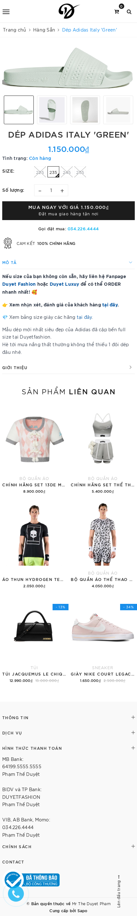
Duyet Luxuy (64, 284)
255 (80, 172)
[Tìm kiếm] (129, 11)
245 (67, 172)
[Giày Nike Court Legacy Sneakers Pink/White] (102, 639)
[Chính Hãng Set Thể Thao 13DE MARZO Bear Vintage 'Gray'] (102, 450)
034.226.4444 (83, 228)
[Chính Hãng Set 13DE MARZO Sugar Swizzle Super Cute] (34, 450)
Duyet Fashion (19, 284)
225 (40, 172)
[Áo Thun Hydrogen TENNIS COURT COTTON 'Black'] (34, 545)
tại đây (84, 317)
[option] (68, 69)
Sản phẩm (69, 391)
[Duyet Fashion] (69, 11)
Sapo (82, 910)
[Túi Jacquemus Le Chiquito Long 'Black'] (34, 639)
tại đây (110, 304)
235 (53, 172)
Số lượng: (13, 190)
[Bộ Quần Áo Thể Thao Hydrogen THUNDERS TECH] (102, 545)
